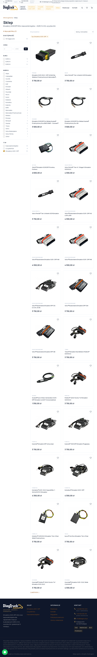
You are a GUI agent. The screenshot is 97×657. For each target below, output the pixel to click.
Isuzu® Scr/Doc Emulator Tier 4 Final (76, 536)
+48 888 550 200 (11, 1)
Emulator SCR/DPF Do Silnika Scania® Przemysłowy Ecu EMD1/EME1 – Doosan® (45, 122)
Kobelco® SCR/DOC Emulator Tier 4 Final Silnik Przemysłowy (45, 537)
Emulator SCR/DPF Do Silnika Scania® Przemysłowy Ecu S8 (77, 122)
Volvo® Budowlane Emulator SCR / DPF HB (78, 259)
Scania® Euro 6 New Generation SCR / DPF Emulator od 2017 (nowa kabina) (44, 399)
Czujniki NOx (40, 8)
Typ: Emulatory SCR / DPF (39, 36)
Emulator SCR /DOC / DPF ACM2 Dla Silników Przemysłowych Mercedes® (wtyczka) (44, 76)
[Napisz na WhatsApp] (5, 652)
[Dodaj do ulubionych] (58, 43)
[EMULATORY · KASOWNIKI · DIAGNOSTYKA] (10, 7)
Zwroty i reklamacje (56, 620)
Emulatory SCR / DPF (31, 8)
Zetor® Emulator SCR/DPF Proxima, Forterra (43, 168)
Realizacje (66, 8)
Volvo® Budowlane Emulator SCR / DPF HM (45, 259)
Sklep (58, 8)
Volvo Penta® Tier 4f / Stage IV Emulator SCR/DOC (78, 168)
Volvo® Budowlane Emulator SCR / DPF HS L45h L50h (78, 214)
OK (26, 49)
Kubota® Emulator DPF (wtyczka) (43, 444)
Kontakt (74, 8)
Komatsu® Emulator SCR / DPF (74, 490)
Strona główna (23, 8)
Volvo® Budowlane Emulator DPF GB (43, 352)
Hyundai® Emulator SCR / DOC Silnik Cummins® (76, 583)
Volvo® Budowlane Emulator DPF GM (76, 306)
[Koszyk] (92, 8)
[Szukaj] (82, 8)
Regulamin (53, 614)
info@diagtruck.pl (47, 2)
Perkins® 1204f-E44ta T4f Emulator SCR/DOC (76, 399)
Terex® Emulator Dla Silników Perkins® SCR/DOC (77, 353)
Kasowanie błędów (49, 8)
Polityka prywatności (57, 617)
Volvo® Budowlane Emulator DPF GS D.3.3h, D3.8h (43, 307)
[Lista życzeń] (87, 8)
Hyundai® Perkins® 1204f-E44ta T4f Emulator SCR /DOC (43, 583)
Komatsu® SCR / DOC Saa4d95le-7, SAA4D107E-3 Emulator (43, 491)
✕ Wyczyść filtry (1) (10, 31)
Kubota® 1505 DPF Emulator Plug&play (77, 444)
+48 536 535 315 (27, 1)
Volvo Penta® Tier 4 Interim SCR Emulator (78, 75)
